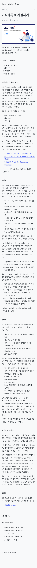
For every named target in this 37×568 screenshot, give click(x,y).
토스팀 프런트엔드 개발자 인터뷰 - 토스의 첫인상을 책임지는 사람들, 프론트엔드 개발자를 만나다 (19, 156)
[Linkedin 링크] (6, 516)
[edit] (34, 10)
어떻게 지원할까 (8, 430)
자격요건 (5, 180)
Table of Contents (9, 61)
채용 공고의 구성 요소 (10, 82)
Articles (10, 4)
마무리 (4, 493)
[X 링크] (9, 516)
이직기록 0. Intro (10, 505)
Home (4, 4)
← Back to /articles (9, 552)
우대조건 (5, 319)
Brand (17, 4)
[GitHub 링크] (3, 516)
